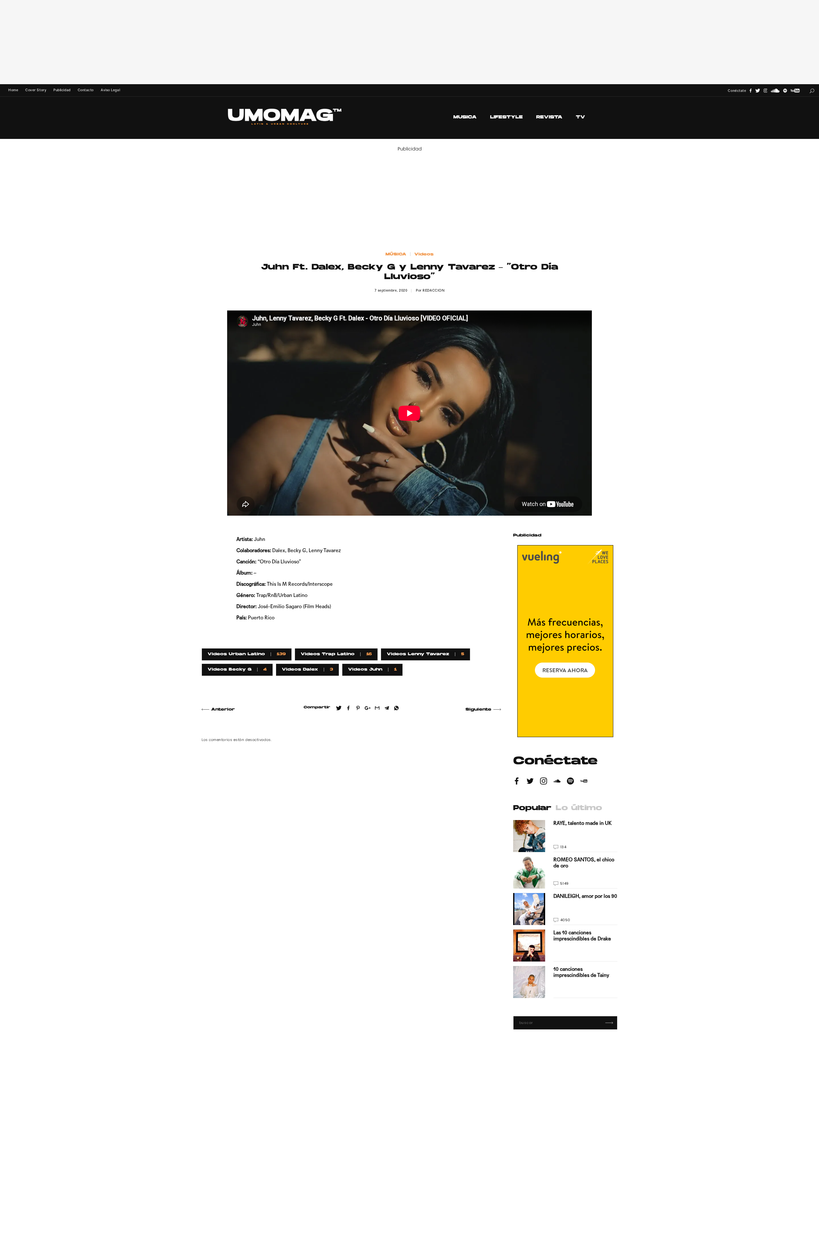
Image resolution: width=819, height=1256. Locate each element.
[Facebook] (750, 91)
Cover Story (35, 90)
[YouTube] (795, 91)
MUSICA (465, 117)
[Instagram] (765, 91)
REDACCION (433, 290)
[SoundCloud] (775, 91)
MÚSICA (396, 254)
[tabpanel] (565, 909)
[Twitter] (757, 91)
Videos (423, 254)
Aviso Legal (110, 90)
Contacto (86, 90)
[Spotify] (785, 91)
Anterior (223, 710)
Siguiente (478, 710)
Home (13, 90)
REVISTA (549, 117)
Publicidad (61, 90)
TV (580, 117)
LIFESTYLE (506, 117)
